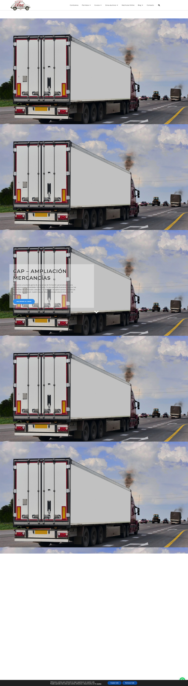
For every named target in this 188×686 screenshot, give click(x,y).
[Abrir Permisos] (90, 5)
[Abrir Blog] (142, 5)
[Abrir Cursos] (101, 5)
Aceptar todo (114, 683)
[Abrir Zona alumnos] (117, 5)
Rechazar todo (129, 683)
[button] (159, 5)
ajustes (99, 684)
